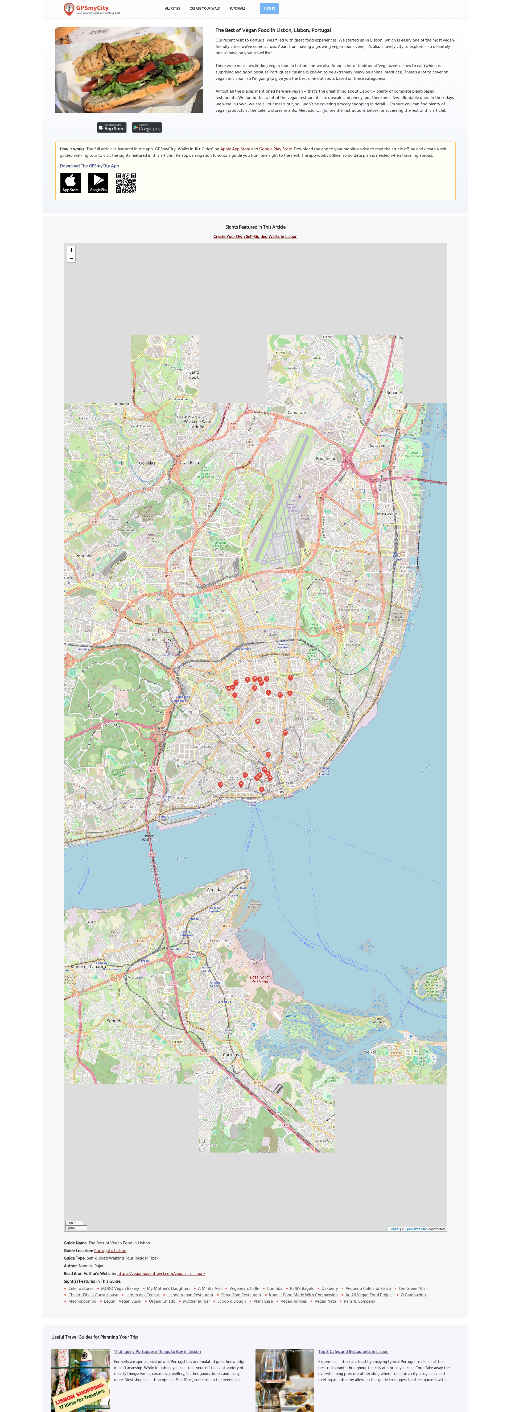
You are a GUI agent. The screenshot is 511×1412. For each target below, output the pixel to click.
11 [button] (259, 678)
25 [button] (260, 774)
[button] (71, 250)
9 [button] (290, 677)
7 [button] (268, 692)
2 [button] (236, 682)
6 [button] (241, 783)
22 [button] (268, 754)
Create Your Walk (205, 8)
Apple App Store (235, 149)
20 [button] (270, 777)
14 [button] (266, 678)
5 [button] (290, 692)
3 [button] (232, 686)
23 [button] (264, 768)
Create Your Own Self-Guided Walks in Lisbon (255, 236)
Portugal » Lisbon (110, 1251)
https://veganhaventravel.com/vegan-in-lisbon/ (161, 1273)
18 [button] (245, 774)
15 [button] (262, 788)
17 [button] (285, 732)
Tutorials (238, 8)
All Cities (172, 8)
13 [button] (280, 694)
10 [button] (255, 678)
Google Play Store (275, 149)
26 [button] (229, 687)
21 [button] (254, 687)
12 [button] (268, 772)
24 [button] (258, 720)
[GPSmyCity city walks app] (92, 9)
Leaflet (394, 1229)
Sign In (269, 8)
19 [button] (220, 783)
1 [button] (247, 679)
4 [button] (235, 694)
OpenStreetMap (416, 1229)
